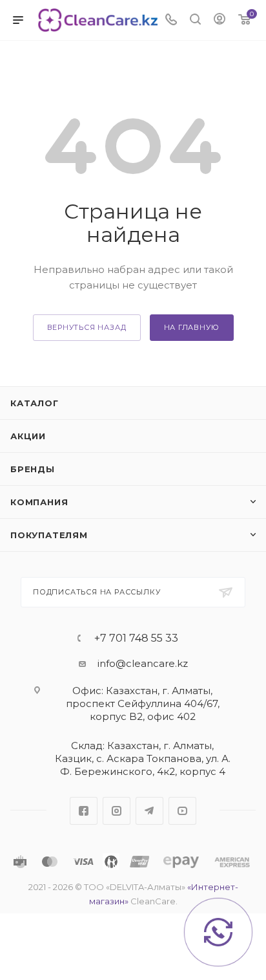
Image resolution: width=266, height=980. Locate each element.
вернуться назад (87, 327)
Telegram (149, 811)
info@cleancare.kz (142, 663)
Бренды (32, 469)
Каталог (34, 403)
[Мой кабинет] (219, 20)
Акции (28, 436)
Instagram (116, 811)
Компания (39, 502)
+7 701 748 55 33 (136, 638)
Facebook (83, 811)
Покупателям (49, 535)
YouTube (182, 811)
